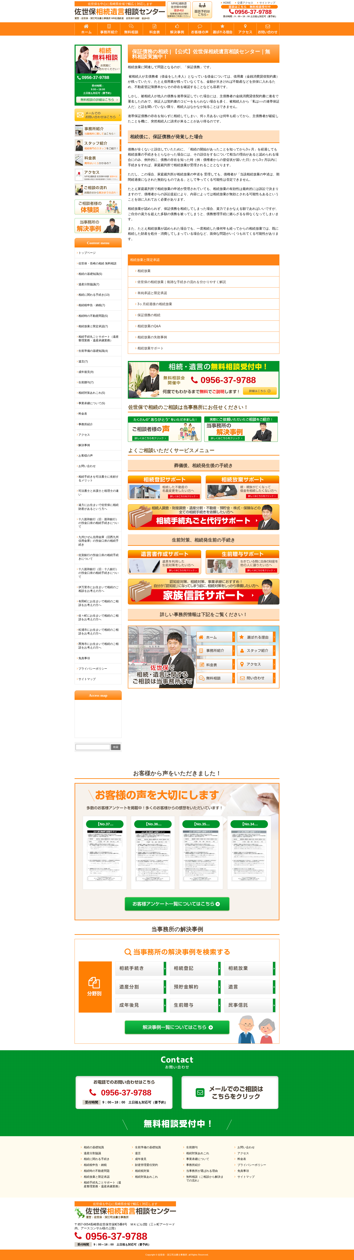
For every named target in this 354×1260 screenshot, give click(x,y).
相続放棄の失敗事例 (152, 337)
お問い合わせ (87, 466)
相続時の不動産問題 (97, 1170)
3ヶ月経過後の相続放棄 (154, 304)
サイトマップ (267, 2)
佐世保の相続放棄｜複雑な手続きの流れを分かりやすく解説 (181, 282)
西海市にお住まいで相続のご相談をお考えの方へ (98, 645)
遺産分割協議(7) (88, 284)
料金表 (82, 413)
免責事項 (84, 658)
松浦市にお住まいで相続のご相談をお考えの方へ (98, 631)
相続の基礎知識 (94, 1147)
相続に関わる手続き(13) (94, 294)
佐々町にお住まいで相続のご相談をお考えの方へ (98, 617)
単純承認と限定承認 (152, 293)
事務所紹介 (85, 424)
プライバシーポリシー (92, 668)
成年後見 (140, 1159)
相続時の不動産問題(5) (93, 315)
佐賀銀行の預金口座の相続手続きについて (98, 556)
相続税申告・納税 (95, 1164)
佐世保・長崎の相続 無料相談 (97, 263)
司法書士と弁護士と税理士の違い (98, 492)
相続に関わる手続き (97, 1159)
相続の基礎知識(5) (90, 273)
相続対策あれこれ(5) (91, 392)
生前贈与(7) (86, 382)
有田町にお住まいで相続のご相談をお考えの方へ (98, 603)
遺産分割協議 (92, 1153)
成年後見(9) (86, 371)
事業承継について (197, 1159)
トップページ (87, 252)
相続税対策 (142, 1170)
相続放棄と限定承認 (145, 260)
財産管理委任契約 (146, 1164)
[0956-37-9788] (203, 362)
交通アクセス (245, 2)
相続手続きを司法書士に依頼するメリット (98, 478)
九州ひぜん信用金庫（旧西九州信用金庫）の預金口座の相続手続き (98, 540)
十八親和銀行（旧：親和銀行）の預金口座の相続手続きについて (98, 523)
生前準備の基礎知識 (148, 1147)
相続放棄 (144, 271)
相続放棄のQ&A (149, 326)
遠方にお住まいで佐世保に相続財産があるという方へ (98, 506)
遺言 (138, 1153)
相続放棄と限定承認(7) (93, 326)
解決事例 (84, 445)
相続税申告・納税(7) (91, 305)
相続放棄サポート (150, 348)
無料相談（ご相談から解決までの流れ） (205, 1178)
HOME (227, 2)
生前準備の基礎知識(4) (93, 350)
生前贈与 (192, 1147)
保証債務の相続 (148, 315)
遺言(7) (83, 361)
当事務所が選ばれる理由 (202, 1170)
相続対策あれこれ (146, 1176)
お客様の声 (85, 455)
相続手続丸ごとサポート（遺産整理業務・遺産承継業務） (98, 338)
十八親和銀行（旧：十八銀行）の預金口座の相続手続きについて (98, 572)
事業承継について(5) (91, 403)
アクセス (84, 434)
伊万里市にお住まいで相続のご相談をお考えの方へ (98, 588)
